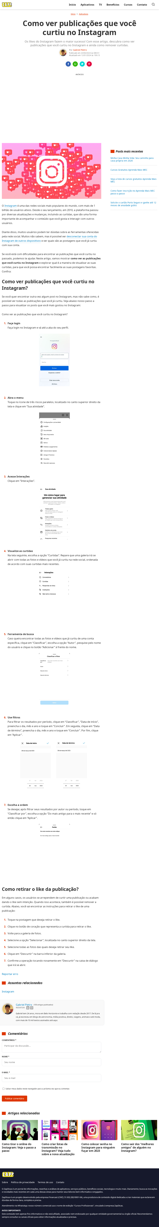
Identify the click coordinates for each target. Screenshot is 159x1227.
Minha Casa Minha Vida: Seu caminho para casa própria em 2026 (132, 159)
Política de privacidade (23, 1182)
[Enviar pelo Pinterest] (89, 64)
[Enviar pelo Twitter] (82, 64)
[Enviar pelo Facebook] (68, 64)
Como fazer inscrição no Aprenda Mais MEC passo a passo (133, 192)
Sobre (5, 1182)
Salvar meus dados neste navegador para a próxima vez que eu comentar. (38, 1088)
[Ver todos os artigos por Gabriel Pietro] (63, 50)
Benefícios (113, 4)
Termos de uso (45, 1182)
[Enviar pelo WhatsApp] (75, 64)
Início (72, 4)
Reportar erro (10, 974)
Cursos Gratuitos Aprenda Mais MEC (129, 169)
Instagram (11, 205)
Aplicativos (87, 4)
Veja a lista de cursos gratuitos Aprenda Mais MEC (134, 180)
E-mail (6, 1072)
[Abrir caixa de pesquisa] (153, 5)
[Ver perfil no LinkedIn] (27, 1007)
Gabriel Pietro (80, 50)
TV (100, 4)
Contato (142, 4)
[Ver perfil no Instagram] (31, 1007)
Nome (5, 1056)
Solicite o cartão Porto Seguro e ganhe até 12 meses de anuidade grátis (133, 204)
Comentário (9, 1040)
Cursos (128, 4)
